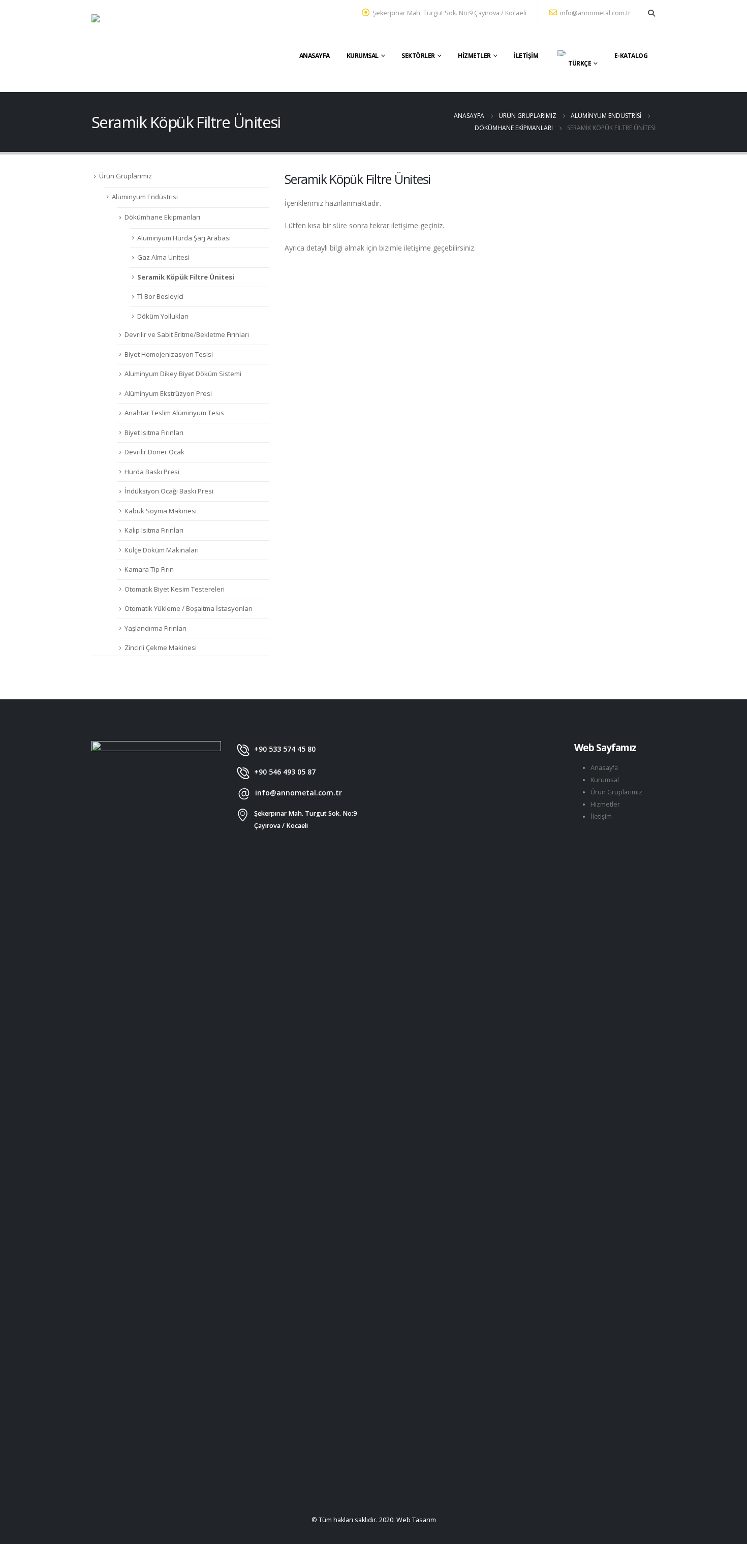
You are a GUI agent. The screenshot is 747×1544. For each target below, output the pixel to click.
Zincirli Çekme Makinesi (160, 647)
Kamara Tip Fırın (149, 569)
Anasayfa (314, 55)
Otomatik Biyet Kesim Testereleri (174, 589)
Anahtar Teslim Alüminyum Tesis (174, 412)
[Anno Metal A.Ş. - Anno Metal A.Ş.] (155, 46)
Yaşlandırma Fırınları (155, 628)
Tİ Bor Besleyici (160, 296)
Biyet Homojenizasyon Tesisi (168, 354)
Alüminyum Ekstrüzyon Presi (168, 393)
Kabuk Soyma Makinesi (160, 510)
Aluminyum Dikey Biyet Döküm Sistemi (182, 373)
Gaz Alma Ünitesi (163, 257)
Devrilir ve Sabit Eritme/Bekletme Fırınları (186, 334)
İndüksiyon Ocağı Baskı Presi (168, 491)
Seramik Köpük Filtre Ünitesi (185, 277)
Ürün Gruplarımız (125, 175)
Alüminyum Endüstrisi (145, 196)
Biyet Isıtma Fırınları (153, 432)
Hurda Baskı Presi (151, 471)
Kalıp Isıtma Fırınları (153, 530)
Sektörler (418, 55)
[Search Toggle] (651, 13)
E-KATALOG (631, 55)
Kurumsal (363, 55)
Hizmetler (474, 55)
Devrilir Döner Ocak (154, 451)
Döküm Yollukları (163, 316)
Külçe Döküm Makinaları (161, 549)
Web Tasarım (416, 1520)
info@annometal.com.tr (595, 13)
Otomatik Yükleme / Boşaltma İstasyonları (188, 608)
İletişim (526, 55)
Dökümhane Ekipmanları (162, 217)
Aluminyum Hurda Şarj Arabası (184, 237)
